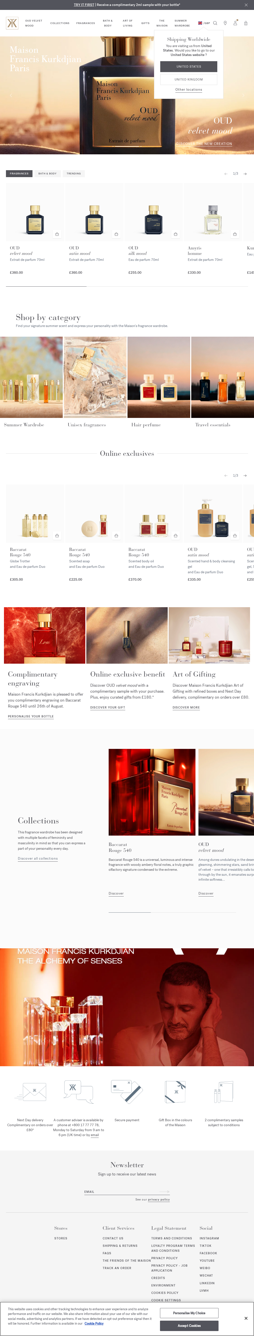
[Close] (246, 1318)
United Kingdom (189, 80)
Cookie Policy (94, 1323)
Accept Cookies (189, 1326)
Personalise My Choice (189, 1313)
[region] (127, 1319)
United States (189, 67)
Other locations (188, 89)
